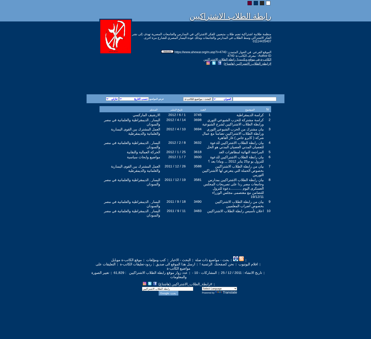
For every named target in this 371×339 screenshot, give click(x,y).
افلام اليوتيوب (247, 264)
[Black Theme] (262, 3)
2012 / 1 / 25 (176, 152)
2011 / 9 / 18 (176, 202)
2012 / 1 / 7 (177, 157)
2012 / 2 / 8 (177, 143)
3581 (198, 180)
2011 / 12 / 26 (175, 166)
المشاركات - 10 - (204, 273)
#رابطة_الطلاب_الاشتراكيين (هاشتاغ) (247, 63)
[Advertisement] (138, 80)
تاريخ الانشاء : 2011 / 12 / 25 (241, 273)
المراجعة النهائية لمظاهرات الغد (241, 152)
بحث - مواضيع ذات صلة (211, 260)
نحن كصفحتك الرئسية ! (216, 264)
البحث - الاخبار (180, 260)
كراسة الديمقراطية (250, 115)
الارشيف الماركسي (146, 115)
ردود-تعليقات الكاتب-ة (135, 264)
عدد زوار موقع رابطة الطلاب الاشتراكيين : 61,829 (150, 273)
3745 (198, 115)
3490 (198, 202)
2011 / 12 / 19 (175, 180)
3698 (198, 120)
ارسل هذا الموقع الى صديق (175, 264)
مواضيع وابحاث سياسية (143, 157)
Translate (230, 292)
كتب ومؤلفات (155, 260)
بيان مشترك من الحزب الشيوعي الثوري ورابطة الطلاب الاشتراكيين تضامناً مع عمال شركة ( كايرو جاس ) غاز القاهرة (233, 133)
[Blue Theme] (256, 3)
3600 (198, 157)
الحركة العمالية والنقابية (143, 152)
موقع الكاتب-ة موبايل (126, 260)
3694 (198, 129)
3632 (198, 143)
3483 (198, 211)
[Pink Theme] (250, 3)
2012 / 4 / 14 (176, 120)
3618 (198, 152)
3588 (198, 166)
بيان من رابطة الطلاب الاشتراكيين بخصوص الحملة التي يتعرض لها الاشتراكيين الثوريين (233, 170)
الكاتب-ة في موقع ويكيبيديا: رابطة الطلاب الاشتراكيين (237, 59)
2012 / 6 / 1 (177, 115)
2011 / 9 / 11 (176, 211)
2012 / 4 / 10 (176, 129)
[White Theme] (268, 3)
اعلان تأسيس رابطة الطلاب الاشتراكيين (235, 211)
